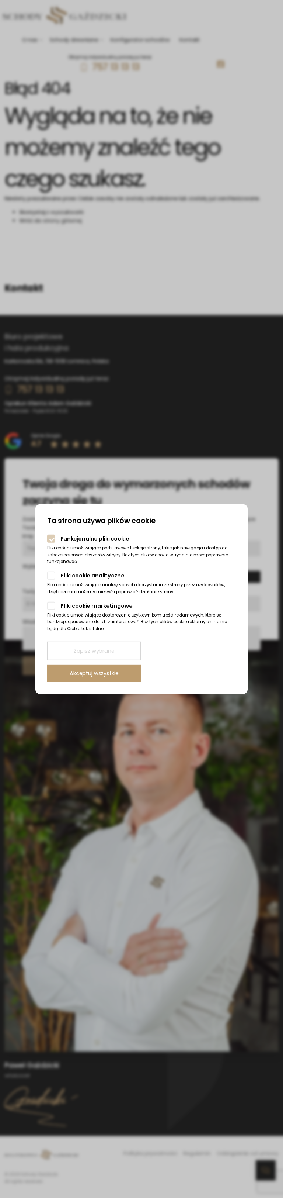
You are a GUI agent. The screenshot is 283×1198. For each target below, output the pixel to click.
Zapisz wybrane (94, 651)
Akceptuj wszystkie (94, 673)
